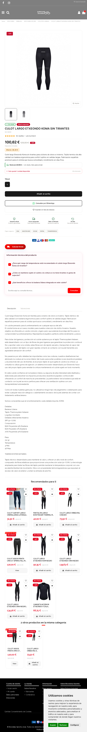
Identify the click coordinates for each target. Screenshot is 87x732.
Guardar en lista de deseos (44, 210)
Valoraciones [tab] (25, 308)
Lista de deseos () (80, 1)
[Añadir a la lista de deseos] (26, 489)
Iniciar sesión (12, 688)
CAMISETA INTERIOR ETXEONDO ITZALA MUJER (41, 606)
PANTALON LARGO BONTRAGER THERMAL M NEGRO (43, 514)
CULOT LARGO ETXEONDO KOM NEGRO (42, 560)
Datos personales (12, 695)
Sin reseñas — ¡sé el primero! (26, 136)
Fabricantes (30, 691)
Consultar (74, 290)
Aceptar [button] (53, 725)
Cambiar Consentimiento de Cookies (18, 711)
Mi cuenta (11, 691)
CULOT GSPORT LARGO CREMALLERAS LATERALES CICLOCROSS (17, 514)
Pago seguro (47, 688)
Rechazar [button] (63, 725)
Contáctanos (30, 695)
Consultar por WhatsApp (45, 203)
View (17, 570)
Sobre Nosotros (30, 688)
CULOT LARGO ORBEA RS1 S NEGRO (70, 514)
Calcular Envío (15, 246)
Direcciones (10, 698)
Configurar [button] (74, 725)
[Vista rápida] (26, 494)
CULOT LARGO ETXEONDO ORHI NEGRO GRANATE (16, 606)
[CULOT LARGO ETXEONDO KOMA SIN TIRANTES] (11, 114)
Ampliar (77, 103)
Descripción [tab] (11, 308)
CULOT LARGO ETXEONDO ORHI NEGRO (69, 560)
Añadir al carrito (43, 194)
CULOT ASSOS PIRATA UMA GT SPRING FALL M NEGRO (16, 560)
